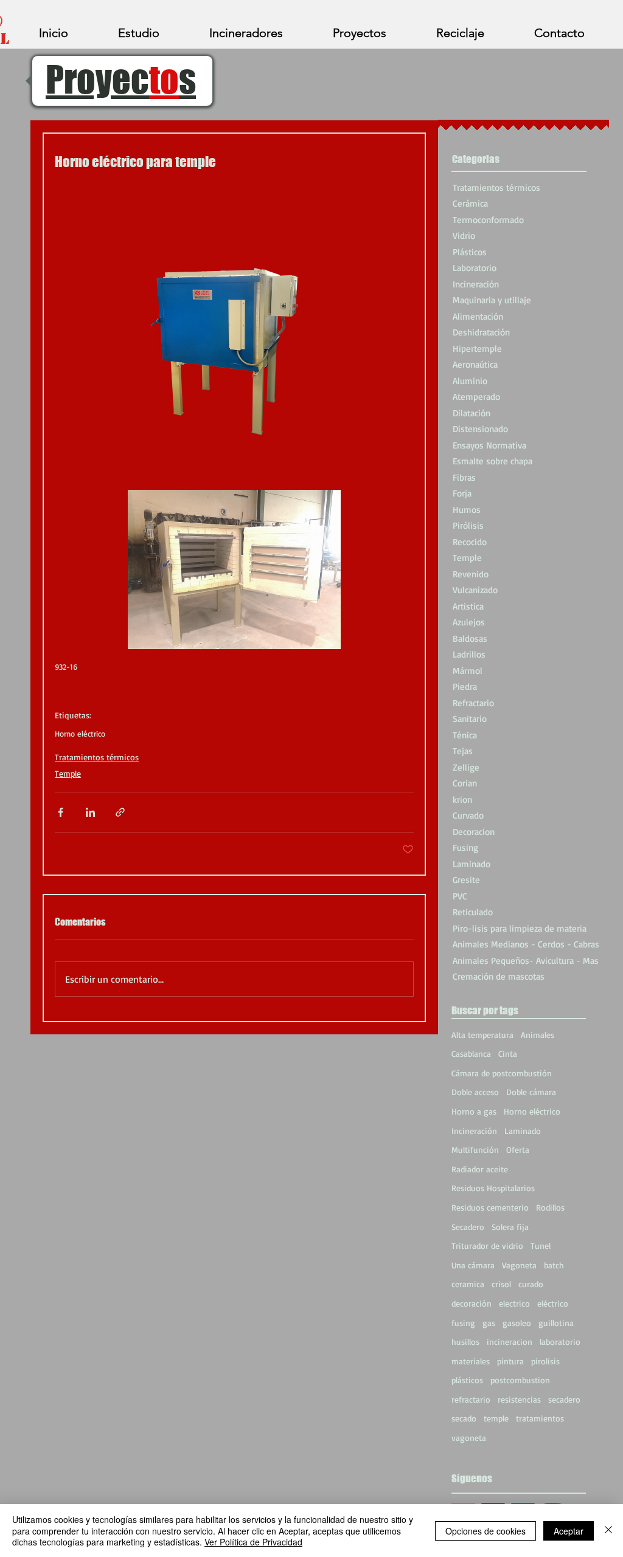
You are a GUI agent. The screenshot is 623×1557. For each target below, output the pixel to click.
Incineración (474, 1131)
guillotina (556, 1323)
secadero (564, 1399)
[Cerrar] (608, 1530)
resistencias (519, 1399)
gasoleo (517, 1323)
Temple (68, 773)
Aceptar (568, 1531)
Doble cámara (531, 1092)
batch (554, 1265)
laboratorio (560, 1341)
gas (488, 1323)
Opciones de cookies (485, 1531)
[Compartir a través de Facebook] (60, 812)
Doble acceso (475, 1092)
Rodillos (550, 1207)
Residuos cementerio (490, 1207)
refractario (470, 1399)
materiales (470, 1361)
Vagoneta (519, 1265)
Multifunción (475, 1149)
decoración (471, 1303)
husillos (465, 1341)
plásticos (467, 1380)
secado (463, 1418)
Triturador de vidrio (487, 1245)
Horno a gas (473, 1111)
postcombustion (520, 1380)
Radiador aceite (479, 1169)
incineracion (509, 1341)
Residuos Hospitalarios (493, 1188)
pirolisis (545, 1361)
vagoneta (468, 1437)
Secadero (467, 1227)
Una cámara (473, 1265)
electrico (514, 1303)
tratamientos (540, 1418)
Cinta (507, 1053)
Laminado (522, 1131)
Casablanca (471, 1053)
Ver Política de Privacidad (253, 1542)
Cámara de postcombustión (501, 1073)
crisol (501, 1284)
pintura (510, 1361)
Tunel (541, 1245)
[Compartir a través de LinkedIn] (90, 812)
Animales (537, 1034)
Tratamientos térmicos (97, 757)
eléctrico (552, 1303)
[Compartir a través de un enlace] (120, 812)
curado (530, 1284)
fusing (463, 1323)
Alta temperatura (482, 1034)
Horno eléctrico (80, 733)
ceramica (467, 1284)
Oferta (517, 1149)
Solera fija (510, 1227)
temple (496, 1418)
